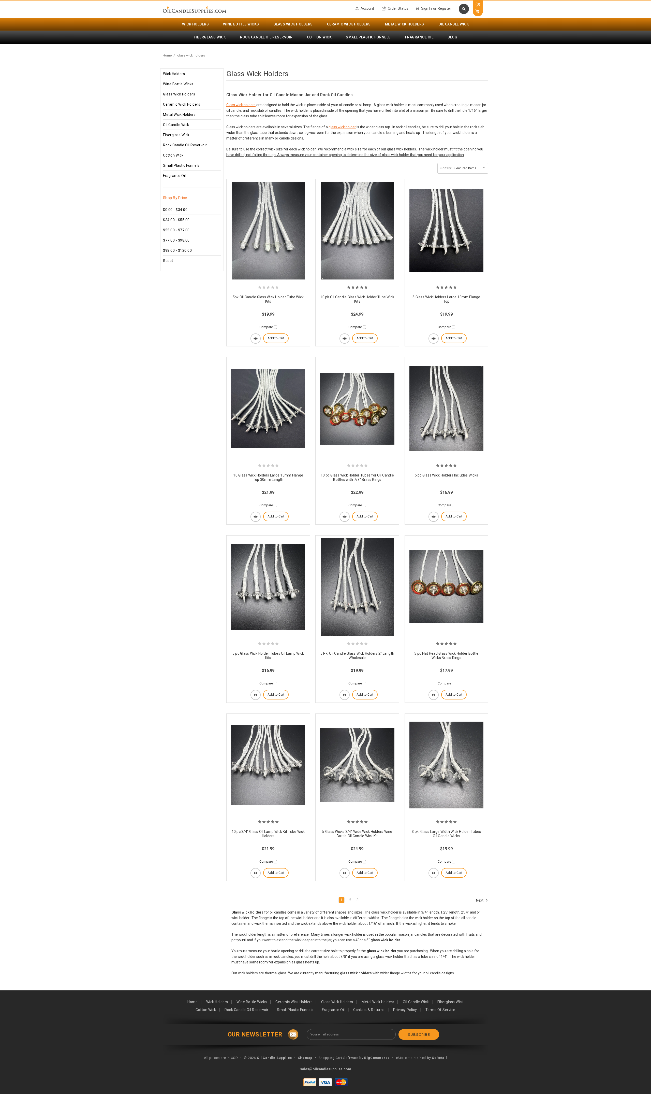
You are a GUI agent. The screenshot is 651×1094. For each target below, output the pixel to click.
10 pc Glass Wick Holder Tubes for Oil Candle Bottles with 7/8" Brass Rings (357, 477)
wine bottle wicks (241, 24)
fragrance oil (419, 37)
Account (367, 8)
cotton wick (319, 37)
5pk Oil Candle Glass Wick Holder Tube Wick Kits (268, 299)
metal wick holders (404, 24)
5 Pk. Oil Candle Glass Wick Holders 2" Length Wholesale (357, 655)
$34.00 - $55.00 (176, 220)
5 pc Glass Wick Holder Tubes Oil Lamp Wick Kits (268, 655)
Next (480, 900)
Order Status (397, 8)
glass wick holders (293, 24)
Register (444, 8)
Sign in (426, 8)
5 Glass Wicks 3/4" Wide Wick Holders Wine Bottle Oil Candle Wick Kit (357, 834)
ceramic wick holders (349, 24)
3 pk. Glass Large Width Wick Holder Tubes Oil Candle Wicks (446, 834)
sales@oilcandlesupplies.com (325, 1069)
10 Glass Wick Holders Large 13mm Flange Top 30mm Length (268, 477)
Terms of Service (440, 1010)
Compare (266, 327)
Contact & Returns (369, 1010)
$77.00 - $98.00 (176, 240)
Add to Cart (276, 338)
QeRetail (439, 1058)
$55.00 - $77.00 (176, 230)
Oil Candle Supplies (274, 1058)
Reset (168, 261)
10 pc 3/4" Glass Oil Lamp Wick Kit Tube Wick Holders (268, 834)
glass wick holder (342, 127)
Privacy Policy (405, 1010)
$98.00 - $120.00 (177, 250)
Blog (452, 37)
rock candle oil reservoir (266, 37)
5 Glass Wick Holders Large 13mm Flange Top (446, 299)
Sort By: (446, 168)
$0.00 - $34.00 (175, 210)
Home (167, 55)
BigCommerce (377, 1058)
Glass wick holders (241, 105)
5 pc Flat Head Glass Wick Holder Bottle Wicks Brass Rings (446, 655)
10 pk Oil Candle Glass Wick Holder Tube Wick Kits (357, 299)
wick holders (195, 24)
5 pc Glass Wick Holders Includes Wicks (446, 475)
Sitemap (305, 1058)
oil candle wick (453, 24)
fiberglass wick (210, 37)
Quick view (255, 338)
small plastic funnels (368, 37)
